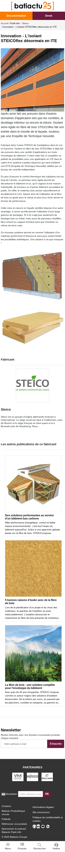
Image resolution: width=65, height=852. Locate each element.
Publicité (6, 819)
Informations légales (43, 807)
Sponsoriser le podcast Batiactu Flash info (14, 830)
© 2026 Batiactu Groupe (14, 837)
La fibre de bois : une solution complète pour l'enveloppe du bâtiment (30, 686)
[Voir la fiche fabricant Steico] (32, 385)
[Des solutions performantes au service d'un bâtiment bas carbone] (33, 484)
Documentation (16, 15)
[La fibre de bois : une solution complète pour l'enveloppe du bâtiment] (33, 653)
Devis (48, 15)
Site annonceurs (41, 812)
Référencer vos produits (14, 824)
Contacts (6, 806)
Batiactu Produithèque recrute (13, 813)
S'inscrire (56, 743)
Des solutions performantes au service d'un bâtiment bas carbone (29, 517)
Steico (6, 409)
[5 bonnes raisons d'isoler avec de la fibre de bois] (33, 568)
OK (47, 793)
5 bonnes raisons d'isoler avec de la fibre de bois (31, 602)
